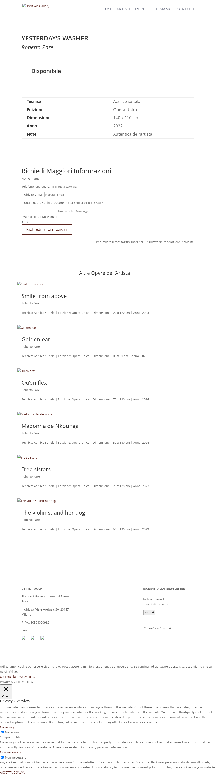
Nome (26, 179)
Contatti (185, 9)
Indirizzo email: (154, 599)
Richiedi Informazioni (46, 229)
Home (106, 9)
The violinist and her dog (53, 512)
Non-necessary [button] (10, 752)
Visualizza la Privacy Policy (161, 620)
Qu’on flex (34, 382)
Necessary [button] (7, 727)
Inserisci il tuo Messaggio (39, 217)
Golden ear (36, 339)
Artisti (123, 9)
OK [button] (2, 677)
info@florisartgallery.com (48, 630)
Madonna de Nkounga (50, 426)
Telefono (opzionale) (36, 187)
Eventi (141, 9)
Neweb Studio (182, 628)
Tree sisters (36, 469)
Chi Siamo (162, 9)
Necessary (12, 732)
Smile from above (44, 296)
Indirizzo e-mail (32, 195)
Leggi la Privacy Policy (20, 677)
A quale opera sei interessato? (43, 203)
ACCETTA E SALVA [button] (12, 772)
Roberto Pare (31, 303)
